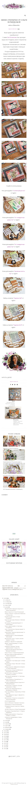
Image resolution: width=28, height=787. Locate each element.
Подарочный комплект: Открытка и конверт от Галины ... (14, 714)
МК (19, 586)
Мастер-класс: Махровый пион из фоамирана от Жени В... (13, 689)
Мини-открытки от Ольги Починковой (14, 612)
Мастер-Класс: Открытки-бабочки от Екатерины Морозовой (14, 670)
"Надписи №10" (18, 325)
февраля (7, 727)
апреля (7, 724)
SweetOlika (13, 784)
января (7, 729)
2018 (5, 738)
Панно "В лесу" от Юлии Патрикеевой (14, 652)
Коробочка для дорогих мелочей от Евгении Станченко (14, 650)
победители (15, 589)
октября (7, 601)
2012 (5, 748)
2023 (5, 598)
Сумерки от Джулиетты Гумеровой (13, 641)
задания (4, 589)
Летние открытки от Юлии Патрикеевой (15, 709)
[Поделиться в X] (13, 384)
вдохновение (13, 29)
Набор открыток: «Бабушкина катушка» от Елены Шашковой (15, 667)
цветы (21, 589)
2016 (5, 741)
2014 (5, 745)
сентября (7, 603)
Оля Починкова (12, 37)
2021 (5, 732)
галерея (16, 588)
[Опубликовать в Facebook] (10, 384)
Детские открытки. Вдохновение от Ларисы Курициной (14, 655)
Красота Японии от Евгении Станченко (14, 703)
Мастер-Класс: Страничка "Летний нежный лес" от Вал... (13, 686)
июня (6, 720)
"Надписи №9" (17, 298)
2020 (5, 734)
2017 (5, 739)
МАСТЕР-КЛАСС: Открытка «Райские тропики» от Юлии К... (13, 673)
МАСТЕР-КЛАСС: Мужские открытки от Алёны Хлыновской (14, 609)
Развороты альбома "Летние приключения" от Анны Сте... (12, 647)
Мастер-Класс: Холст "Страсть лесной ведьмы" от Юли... (14, 639)
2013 (5, 746)
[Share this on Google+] (15, 384)
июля (6, 607)
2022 (5, 731)
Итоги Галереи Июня (10, 701)
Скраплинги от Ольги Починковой (13, 704)
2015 (5, 743)
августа (7, 605)
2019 (5, 736)
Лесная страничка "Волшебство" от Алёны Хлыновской (14, 680)
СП (25, 586)
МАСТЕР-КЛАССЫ (7, 586)
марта (7, 725)
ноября (7, 600)
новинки (9, 589)
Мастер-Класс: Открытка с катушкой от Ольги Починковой (14, 698)
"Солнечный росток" (19, 191)
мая (6, 722)
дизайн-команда (22, 588)
